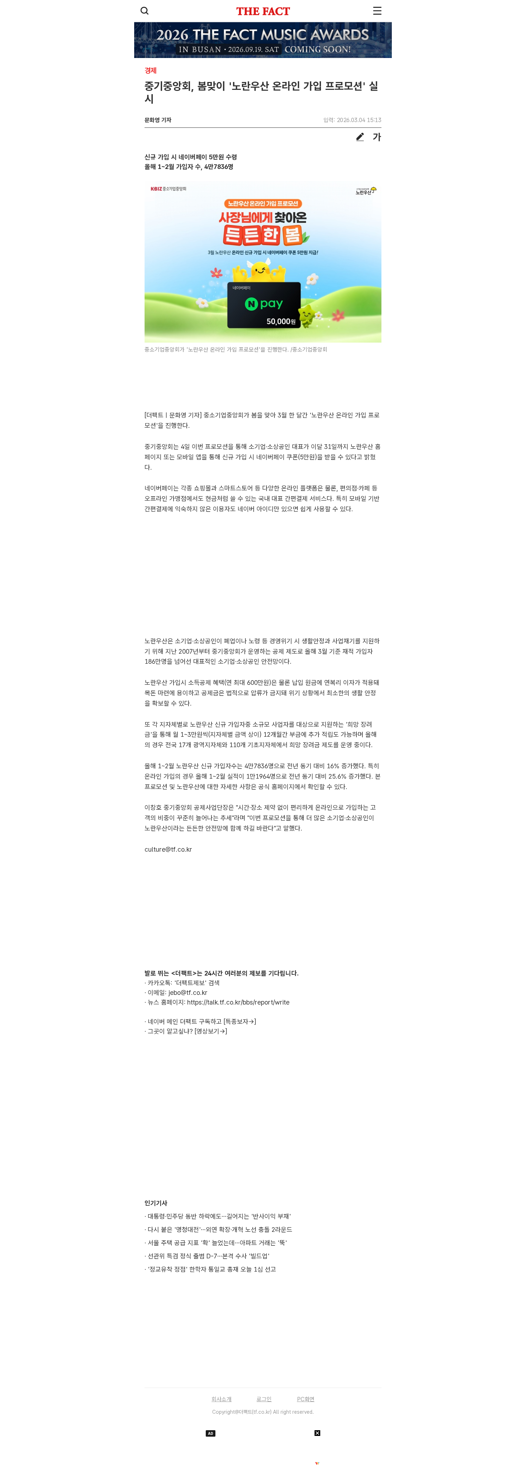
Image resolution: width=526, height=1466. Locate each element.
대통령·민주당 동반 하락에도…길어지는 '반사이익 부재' (219, 1216)
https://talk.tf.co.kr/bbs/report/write (238, 1002)
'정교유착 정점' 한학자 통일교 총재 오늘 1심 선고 (212, 1269)
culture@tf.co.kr (168, 849)
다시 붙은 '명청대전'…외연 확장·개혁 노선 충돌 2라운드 (220, 1229)
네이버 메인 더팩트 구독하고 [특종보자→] (202, 1021)
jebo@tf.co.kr (188, 992)
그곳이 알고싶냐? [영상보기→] (187, 1031)
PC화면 (306, 1399)
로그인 (264, 1399)
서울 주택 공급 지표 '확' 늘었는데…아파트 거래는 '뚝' (217, 1243)
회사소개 (221, 1399)
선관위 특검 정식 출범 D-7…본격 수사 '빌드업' (208, 1256)
